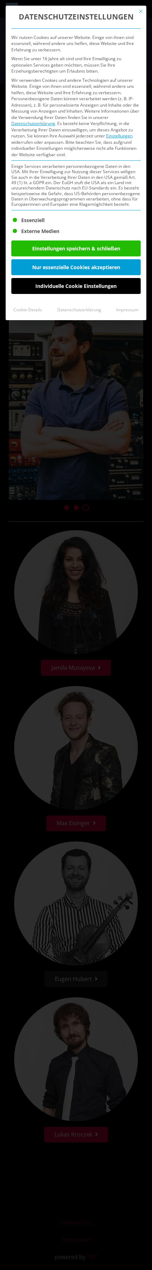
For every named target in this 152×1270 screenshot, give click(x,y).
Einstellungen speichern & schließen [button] (76, 248)
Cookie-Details (27, 310)
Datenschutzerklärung (33, 123)
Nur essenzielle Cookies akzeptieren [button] (76, 267)
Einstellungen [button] (119, 136)
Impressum (127, 310)
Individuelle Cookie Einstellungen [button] (76, 286)
